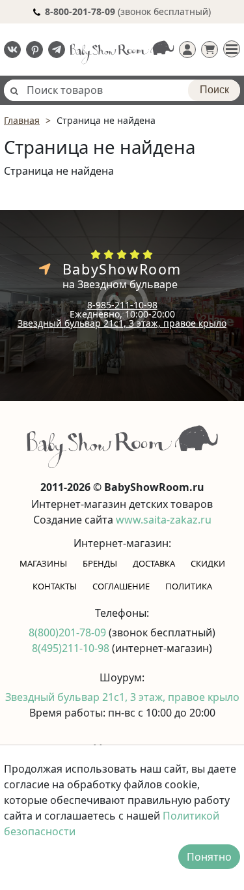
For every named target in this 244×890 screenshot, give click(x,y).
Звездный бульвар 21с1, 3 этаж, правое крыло (122, 323)
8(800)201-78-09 (69, 632)
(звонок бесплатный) (128, 11)
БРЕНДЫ (100, 563)
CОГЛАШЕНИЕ (121, 586)
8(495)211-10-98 (72, 648)
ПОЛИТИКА (188, 586)
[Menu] (231, 48)
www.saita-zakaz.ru (163, 519)
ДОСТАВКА (154, 563)
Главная (22, 120)
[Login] (187, 49)
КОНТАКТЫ (55, 586)
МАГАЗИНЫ (43, 563)
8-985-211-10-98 (122, 305)
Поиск (214, 89)
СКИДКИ (208, 563)
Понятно (209, 857)
